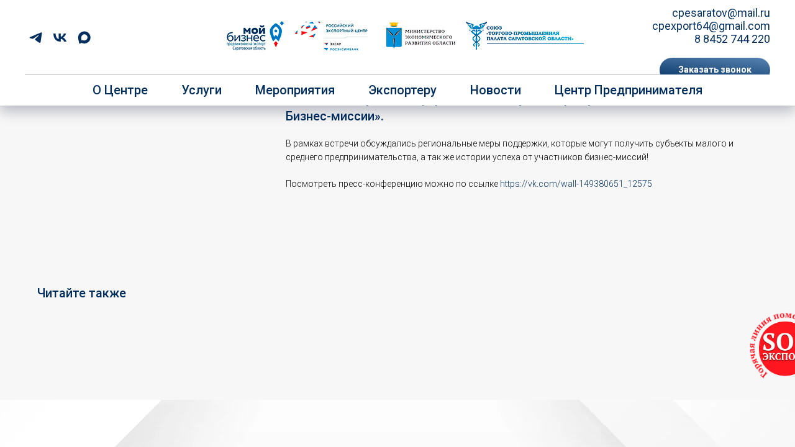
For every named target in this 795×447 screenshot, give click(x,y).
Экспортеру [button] (402, 90)
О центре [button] (120, 90)
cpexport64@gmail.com (711, 25)
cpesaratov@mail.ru (721, 12)
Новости (495, 90)
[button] (715, 70)
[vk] (60, 37)
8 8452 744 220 (732, 38)
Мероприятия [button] (295, 90)
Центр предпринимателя (628, 90)
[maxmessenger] (84, 37)
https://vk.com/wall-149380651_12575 (576, 184)
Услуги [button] (201, 90)
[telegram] (35, 37)
